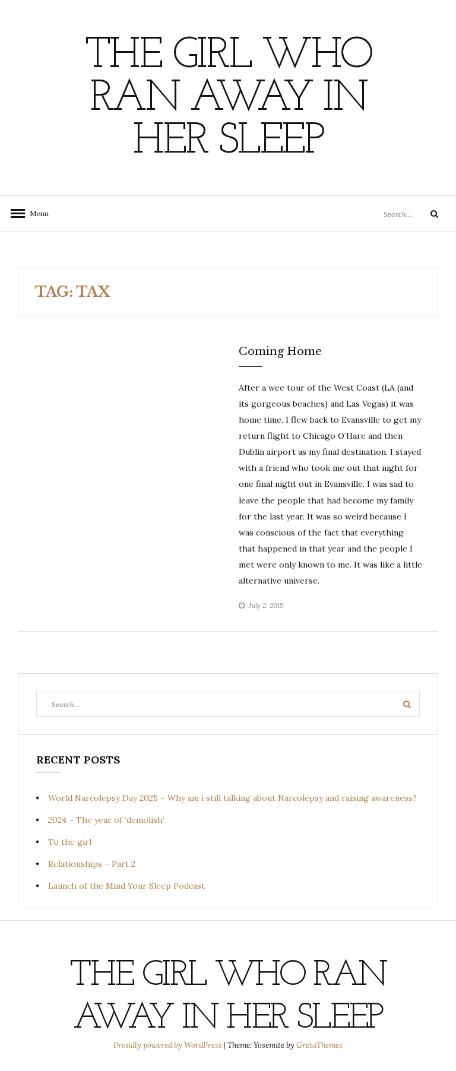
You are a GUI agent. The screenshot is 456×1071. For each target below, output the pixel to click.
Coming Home (280, 351)
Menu (36, 213)
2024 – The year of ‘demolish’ (106, 820)
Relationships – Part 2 (91, 863)
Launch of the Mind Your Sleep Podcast (126, 885)
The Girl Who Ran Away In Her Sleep (228, 99)
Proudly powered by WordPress (168, 1045)
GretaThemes (319, 1045)
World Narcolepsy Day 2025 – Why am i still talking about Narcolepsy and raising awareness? (232, 798)
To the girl (69, 841)
